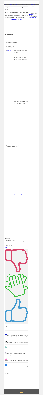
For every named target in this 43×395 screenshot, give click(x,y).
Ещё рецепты (23, 4)
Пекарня (19, 4)
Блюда (5, 4)
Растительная (15, 4)
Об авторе (6, 247)
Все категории (32, 1)
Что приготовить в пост (32, 4)
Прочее (27, 4)
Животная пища (10, 4)
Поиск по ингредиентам (36, 1)
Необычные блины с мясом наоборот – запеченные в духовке (32, 11)
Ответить (27, 338)
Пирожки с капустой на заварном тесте (32, 17)
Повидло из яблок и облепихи (31, 14)
